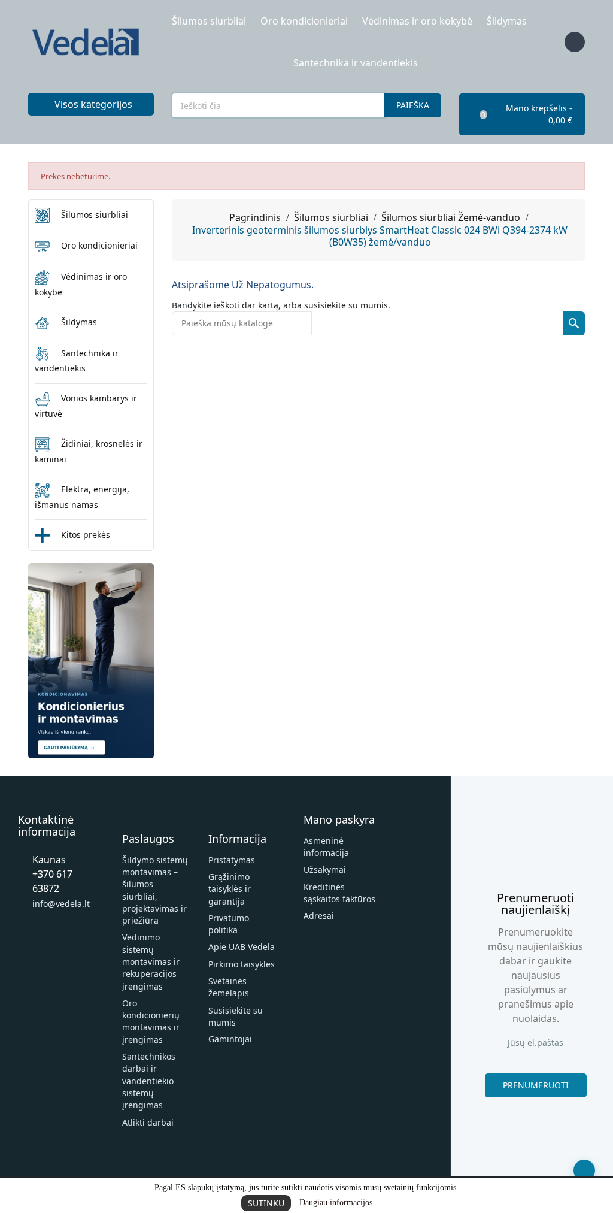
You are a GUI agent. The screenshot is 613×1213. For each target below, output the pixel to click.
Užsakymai (325, 869)
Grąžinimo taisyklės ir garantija (229, 889)
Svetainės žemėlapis (228, 987)
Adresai (319, 915)
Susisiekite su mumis (235, 1016)
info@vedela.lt (61, 903)
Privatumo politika (228, 924)
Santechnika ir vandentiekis (355, 63)
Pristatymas (231, 860)
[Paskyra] (575, 42)
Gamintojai (230, 1039)
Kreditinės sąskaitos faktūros (339, 893)
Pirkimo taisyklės (241, 964)
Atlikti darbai (148, 1122)
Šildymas (507, 21)
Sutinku (266, 1203)
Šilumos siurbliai (209, 21)
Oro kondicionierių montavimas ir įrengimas (151, 1021)
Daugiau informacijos (335, 1202)
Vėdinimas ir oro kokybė (417, 21)
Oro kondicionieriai (304, 21)
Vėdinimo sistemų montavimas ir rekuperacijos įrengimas (151, 961)
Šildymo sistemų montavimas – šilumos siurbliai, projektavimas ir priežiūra (155, 890)
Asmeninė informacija (326, 846)
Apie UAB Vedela (241, 946)
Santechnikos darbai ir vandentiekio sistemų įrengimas (148, 1081)
